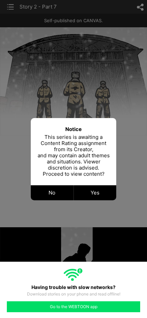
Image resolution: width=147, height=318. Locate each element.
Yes (95, 192)
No (52, 192)
